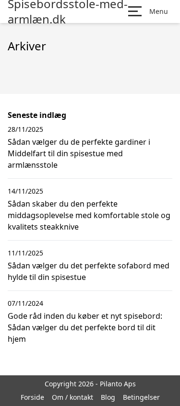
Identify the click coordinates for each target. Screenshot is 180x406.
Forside (32, 397)
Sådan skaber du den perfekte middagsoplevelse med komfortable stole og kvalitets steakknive (89, 215)
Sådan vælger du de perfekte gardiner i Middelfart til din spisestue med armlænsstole (79, 153)
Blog (108, 397)
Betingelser (141, 397)
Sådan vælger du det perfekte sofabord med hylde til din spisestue (88, 271)
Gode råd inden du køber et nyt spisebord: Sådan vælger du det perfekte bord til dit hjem (85, 327)
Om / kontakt (72, 397)
